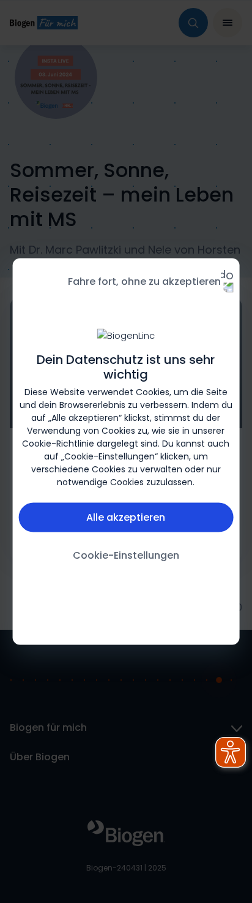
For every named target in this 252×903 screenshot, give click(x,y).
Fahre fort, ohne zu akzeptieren (144, 281)
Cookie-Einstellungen (126, 555)
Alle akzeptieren (125, 517)
